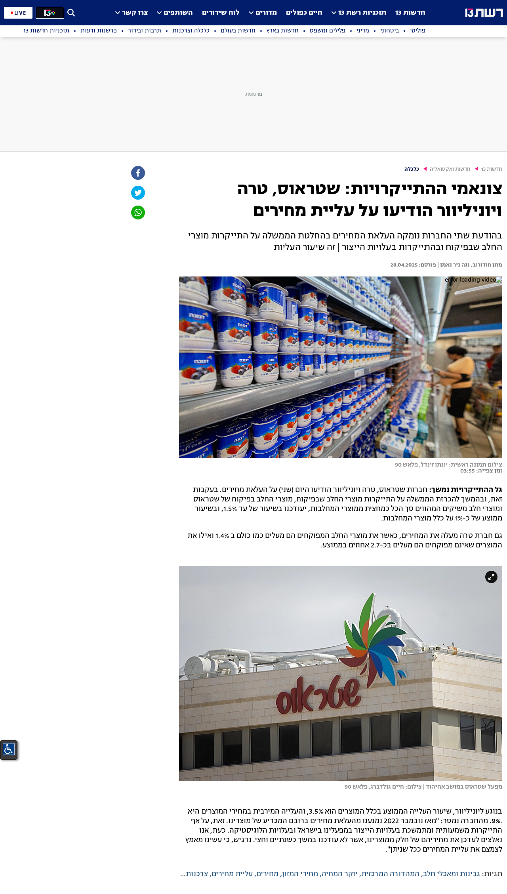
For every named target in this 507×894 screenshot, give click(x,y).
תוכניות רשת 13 (362, 12)
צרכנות (197, 874)
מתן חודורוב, (486, 265)
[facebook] (137, 173)
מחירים (267, 874)
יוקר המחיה (340, 874)
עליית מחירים (232, 874)
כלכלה (411, 169)
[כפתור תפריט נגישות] (9, 749)
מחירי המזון (300, 874)
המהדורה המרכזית (390, 874)
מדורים (266, 12)
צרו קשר (135, 12)
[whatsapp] (137, 212)
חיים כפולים (304, 12)
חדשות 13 (410, 12)
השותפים (178, 12)
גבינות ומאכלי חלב (451, 874)
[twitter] (137, 193)
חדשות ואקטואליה (450, 169)
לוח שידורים (221, 12)
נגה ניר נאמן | (453, 265)
